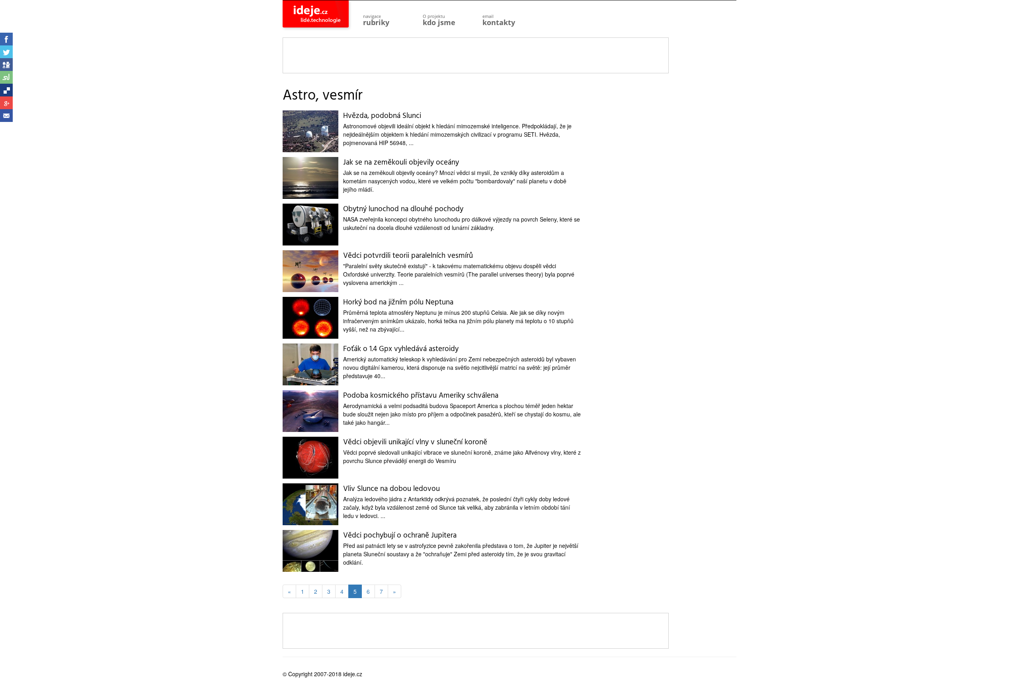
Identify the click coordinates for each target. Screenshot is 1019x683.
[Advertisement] (476, 56)
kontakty (498, 20)
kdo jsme (439, 20)
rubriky (376, 20)
